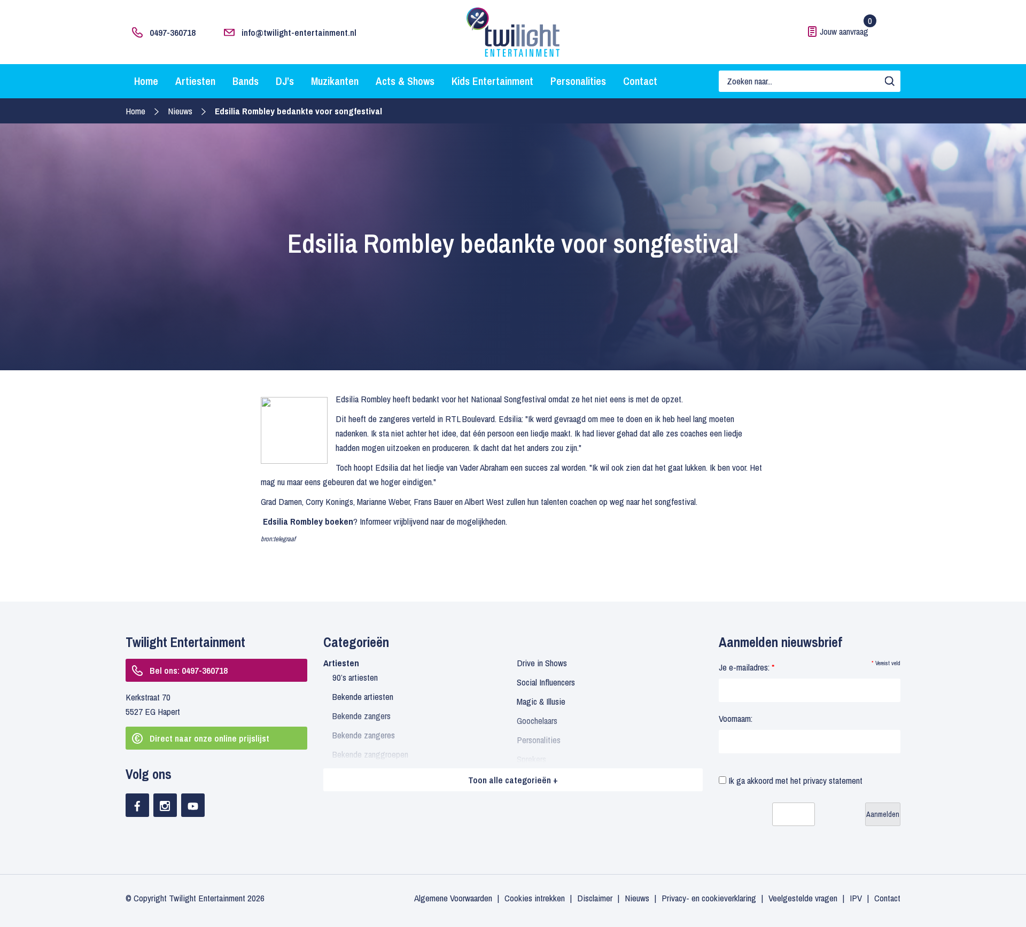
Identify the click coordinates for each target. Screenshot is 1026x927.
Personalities (578, 81)
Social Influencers (546, 682)
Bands (245, 81)
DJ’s (285, 81)
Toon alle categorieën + (513, 780)
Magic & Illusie (541, 701)
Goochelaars (537, 720)
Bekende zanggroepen (370, 754)
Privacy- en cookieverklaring (709, 898)
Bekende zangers (361, 716)
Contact (640, 81)
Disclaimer (594, 898)
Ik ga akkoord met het (794, 780)
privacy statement (832, 780)
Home (146, 81)
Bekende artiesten (362, 696)
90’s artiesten (355, 677)
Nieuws (180, 111)
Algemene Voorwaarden (453, 898)
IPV (856, 898)
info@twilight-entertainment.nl (299, 32)
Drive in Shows (542, 663)
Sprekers (531, 759)
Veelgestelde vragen (802, 898)
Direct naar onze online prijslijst (209, 738)
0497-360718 (173, 32)
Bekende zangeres (363, 735)
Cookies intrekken (534, 898)
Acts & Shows (405, 81)
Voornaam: (735, 718)
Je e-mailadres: (746, 667)
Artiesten (195, 81)
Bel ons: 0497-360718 (189, 670)
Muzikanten (335, 81)
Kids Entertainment (492, 81)
